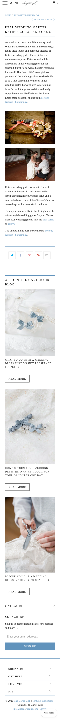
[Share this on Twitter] (12, 255)
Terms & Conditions (42, 700)
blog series (48, 219)
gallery (11, 223)
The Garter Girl (22, 700)
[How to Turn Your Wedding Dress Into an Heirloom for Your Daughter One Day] (30, 463)
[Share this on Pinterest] (29, 255)
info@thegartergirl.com (26, 708)
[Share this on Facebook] (20, 255)
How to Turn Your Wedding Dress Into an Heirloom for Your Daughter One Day (27, 471)
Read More (17, 378)
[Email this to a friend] (46, 255)
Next (50, 20)
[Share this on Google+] (38, 255)
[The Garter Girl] (30, 3)
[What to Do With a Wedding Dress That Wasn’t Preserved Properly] (30, 355)
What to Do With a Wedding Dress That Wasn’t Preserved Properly (28, 363)
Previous (39, 20)
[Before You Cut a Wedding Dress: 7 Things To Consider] (30, 571)
